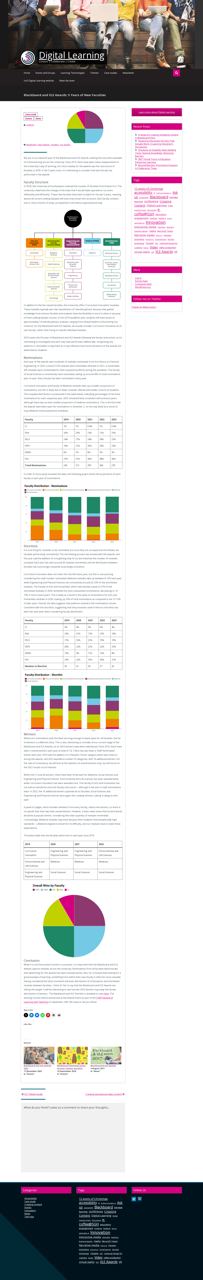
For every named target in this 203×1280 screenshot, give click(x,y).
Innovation (156, 222)
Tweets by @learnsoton (144, 307)
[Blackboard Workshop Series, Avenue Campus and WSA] (72, 1055)
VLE (152, 252)
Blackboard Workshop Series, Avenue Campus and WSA (71, 1067)
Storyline (171, 239)
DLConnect (151, 210)
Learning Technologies (73, 72)
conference (151, 201)
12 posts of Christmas (148, 188)
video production (167, 247)
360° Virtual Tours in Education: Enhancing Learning (153, 161)
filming (169, 218)
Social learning (160, 239)
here (106, 993)
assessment (143, 197)
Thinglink (150, 243)
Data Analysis (44, 144)
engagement (141, 218)
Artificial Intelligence (163, 193)
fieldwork (162, 218)
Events (28, 118)
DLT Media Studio (33, 1094)
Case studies (110, 72)
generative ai (139, 223)
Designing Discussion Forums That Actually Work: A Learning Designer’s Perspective (154, 144)
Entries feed (141, 281)
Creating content (33, 1204)
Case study (30, 114)
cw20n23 (30, 125)
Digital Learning (71, 55)
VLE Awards (65, 144)
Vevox (146, 247)
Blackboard (31, 144)
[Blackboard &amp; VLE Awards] (106, 1055)
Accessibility (30, 1198)
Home (27, 72)
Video (154, 247)
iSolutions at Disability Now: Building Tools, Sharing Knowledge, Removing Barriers (155, 153)
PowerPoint (149, 239)
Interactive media (145, 227)
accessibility (143, 192)
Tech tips (29, 1216)
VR (175, 252)
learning (170, 227)
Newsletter (128, 72)
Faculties (55, 144)
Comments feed (143, 284)
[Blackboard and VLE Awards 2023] (39, 1055)
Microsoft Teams (165, 231)
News (38, 118)
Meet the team (67, 80)
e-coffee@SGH (147, 211)
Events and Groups (45, 72)
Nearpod (159, 235)
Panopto (167, 235)
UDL (156, 243)
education (160, 214)
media (152, 231)
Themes (94, 72)
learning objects (141, 231)
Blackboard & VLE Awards (103, 1065)
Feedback (153, 218)
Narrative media (144, 235)
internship (161, 227)
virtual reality (142, 252)
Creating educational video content (104, 1094)
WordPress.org (143, 287)
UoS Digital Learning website (39, 80)
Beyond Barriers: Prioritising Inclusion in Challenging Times (156, 167)
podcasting (139, 239)
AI (154, 193)
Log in (138, 278)
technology (139, 243)
